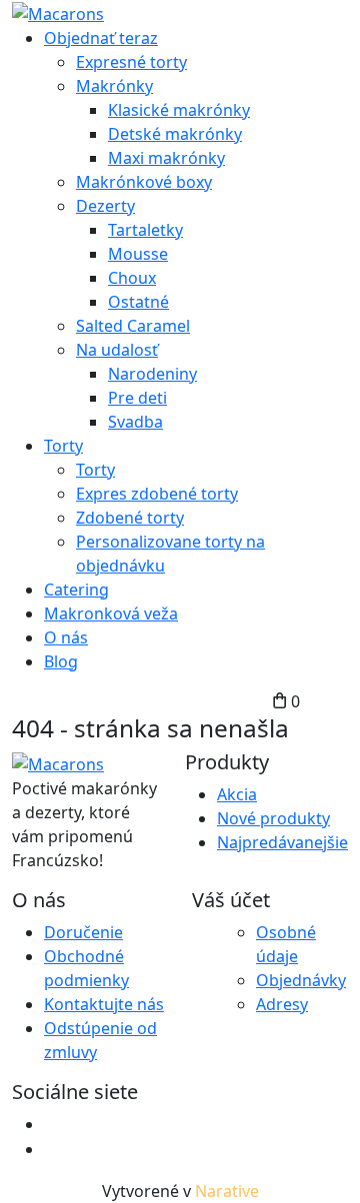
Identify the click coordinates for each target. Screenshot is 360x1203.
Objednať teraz (101, 38)
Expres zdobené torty (157, 494)
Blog (61, 661)
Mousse (138, 254)
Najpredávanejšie (282, 842)
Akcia (237, 794)
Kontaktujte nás (104, 1004)
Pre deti (137, 398)
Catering (76, 590)
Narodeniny (152, 374)
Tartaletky (145, 230)
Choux (132, 278)
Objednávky (301, 980)
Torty (63, 446)
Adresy (282, 1004)
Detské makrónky (175, 134)
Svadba (135, 422)
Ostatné (138, 302)
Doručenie (83, 932)
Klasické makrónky (179, 110)
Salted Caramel (133, 326)
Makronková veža (111, 613)
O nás (66, 637)
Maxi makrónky (166, 158)
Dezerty (105, 206)
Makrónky (114, 86)
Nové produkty (273, 818)
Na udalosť (117, 350)
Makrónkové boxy (144, 182)
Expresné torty (131, 62)
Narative (227, 1191)
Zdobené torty (130, 518)
